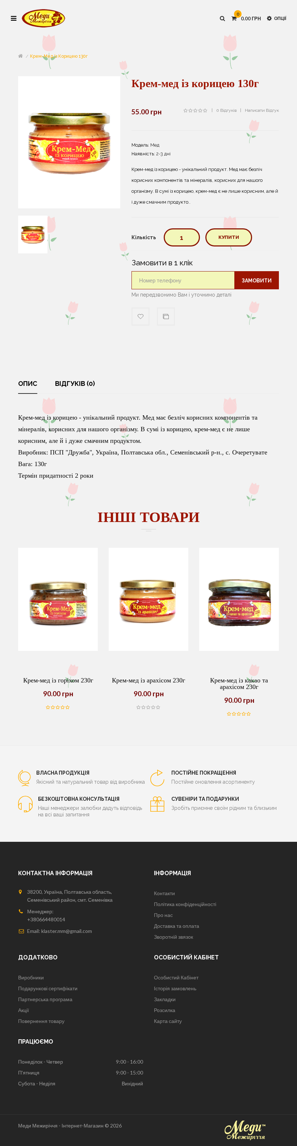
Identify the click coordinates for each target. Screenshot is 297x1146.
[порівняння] (58, 650)
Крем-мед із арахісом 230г (148, 680)
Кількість (143, 237)
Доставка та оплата (176, 926)
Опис (27, 383)
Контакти (164, 893)
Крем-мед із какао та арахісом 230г (239, 683)
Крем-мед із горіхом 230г (58, 680)
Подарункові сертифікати (48, 988)
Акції (23, 1010)
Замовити (257, 281)
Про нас (163, 915)
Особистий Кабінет (176, 977)
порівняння (166, 316)
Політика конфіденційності (185, 904)
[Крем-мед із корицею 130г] (32, 234)
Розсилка (164, 1010)
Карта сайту (168, 1021)
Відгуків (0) (75, 383)
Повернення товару (41, 1021)
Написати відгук (262, 110)
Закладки (165, 999)
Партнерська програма (45, 999)
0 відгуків (226, 110)
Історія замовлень (175, 988)
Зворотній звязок (173, 937)
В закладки (140, 316)
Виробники (31, 977)
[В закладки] (76, 650)
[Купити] (40, 650)
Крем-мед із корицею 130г (59, 56)
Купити (228, 237)
